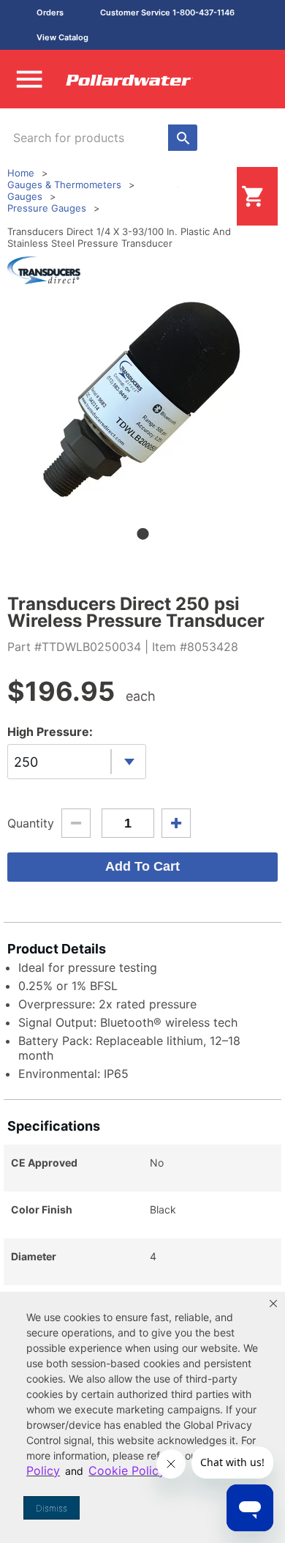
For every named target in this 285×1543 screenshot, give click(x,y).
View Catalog (62, 37)
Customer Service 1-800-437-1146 (167, 12)
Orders (50, 12)
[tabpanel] (142, 399)
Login (213, 196)
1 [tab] (142, 534)
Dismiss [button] (51, 1508)
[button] (273, 1303)
